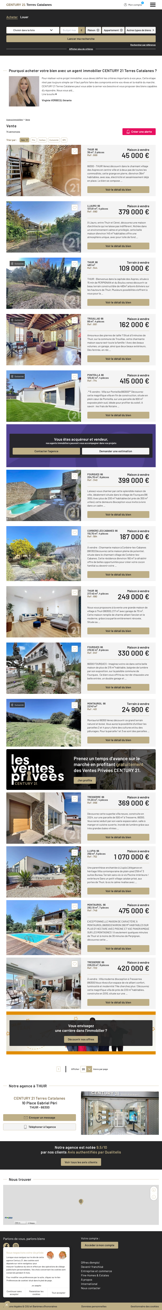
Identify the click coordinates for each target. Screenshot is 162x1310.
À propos (86, 1279)
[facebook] (6, 1246)
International (89, 1284)
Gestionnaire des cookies (145, 1306)
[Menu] (153, 4)
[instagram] (16, 1246)
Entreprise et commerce (96, 1271)
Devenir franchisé (92, 1266)
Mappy (32, 1223)
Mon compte (135, 4)
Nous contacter (90, 1288)
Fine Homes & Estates (95, 1275)
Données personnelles (93, 1306)
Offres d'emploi (90, 1262)
